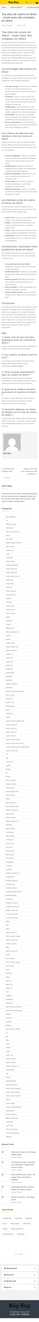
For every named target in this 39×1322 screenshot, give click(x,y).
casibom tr (9, 713)
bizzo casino (10, 695)
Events (8, 776)
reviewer (9, 1021)
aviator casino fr (11, 650)
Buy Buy (7, 453)
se (6, 1033)
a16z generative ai (12, 632)
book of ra (9, 698)
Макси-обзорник (12, 1118)
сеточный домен (12, 1129)
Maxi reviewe (10, 828)
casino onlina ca (11, 728)
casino (8, 717)
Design (8, 769)
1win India (9, 539)
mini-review (10, 832)
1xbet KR (9, 587)
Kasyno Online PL (12, 810)
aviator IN (9, 654)
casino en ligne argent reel (15, 721)
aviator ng (9, 665)
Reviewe (9, 1018)
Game (8, 799)
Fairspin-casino (11, 784)
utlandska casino (11, 1085)
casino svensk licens (13, 739)
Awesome (18, 1218)
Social (8, 1051)
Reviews (8, 1025)
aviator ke (9, 658)
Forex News (10, 788)
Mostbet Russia (11, 895)
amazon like (7, 1218)
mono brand (10, 843)
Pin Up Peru (10, 966)
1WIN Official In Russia (13, 543)
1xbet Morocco (11, 595)
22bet (8, 617)
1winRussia (9, 550)
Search (27, 2)
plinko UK (9, 984)
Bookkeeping (10, 706)
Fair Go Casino (11, 780)
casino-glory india (12, 750)
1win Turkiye (10, 546)
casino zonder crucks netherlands (17, 747)
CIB (7, 758)
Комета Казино (11, 1114)
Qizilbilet (9, 995)
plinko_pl (9, 988)
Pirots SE (9, 973)
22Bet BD (9, 621)
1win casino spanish (12, 532)
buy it (5, 1223)
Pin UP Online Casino (13, 962)
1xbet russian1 (11, 613)
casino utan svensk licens (14, 743)
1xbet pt (9, 598)
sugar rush (9, 1055)
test (7, 1073)
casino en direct (17, 366)
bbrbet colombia (11, 684)
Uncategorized (11, 1081)
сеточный (9, 1125)
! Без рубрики (11, 517)
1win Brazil (9, 528)
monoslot (9, 866)
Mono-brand (10, 851)
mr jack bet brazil (12, 914)
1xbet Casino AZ (11, 569)
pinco (8, 969)
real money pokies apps (14, 1010)
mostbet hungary (12, 880)
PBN (7, 947)
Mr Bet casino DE (12, 910)
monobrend (10, 858)
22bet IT (9, 624)
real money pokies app (14, 1007)
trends (8, 1077)
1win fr (8, 535)
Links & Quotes (11, 817)
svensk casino (10, 1059)
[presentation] (36, 1255)
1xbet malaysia (11, 591)
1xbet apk (9, 557)
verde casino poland (13, 1092)
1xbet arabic (10, 561)
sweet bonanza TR (12, 1066)
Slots (7, 1040)
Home (4, 7)
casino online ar (11, 732)
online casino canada (13, 936)
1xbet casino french (12, 576)
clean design (15, 1223)
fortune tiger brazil (12, 791)
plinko (8, 977)
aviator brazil (10, 643)
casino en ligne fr (16, 7)
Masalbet (9, 825)
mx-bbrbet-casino (12, 918)
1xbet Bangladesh (12, 565)
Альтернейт (10, 1110)
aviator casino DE (12, 647)
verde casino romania (13, 1096)
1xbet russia (10, 606)
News (8, 921)
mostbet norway (11, 888)
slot (7, 1036)
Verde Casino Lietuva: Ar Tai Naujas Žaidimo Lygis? (23, 1153)
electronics (27, 1223)
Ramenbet (9, 999)
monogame (10, 862)
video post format (17, 1229)
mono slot (9, 847)
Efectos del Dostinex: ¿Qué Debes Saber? (23, 1198)
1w (7, 520)
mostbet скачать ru (12, 906)
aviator (8, 639)
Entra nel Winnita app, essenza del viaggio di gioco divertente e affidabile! (23, 1177)
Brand (8, 710)
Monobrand (10, 854)
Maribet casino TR (12, 821)
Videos (8, 1099)
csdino (8, 765)
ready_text (9, 1003)
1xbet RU (9, 602)
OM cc (8, 929)
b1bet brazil (10, 673)
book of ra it (10, 702)
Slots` (8, 1044)
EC (7, 773)
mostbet (8, 869)
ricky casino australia (13, 1029)
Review (8, 1014)
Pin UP (8, 955)
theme (5, 1229)
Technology (10, 1070)
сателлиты (9, 1122)
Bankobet (9, 676)
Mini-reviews (10, 836)
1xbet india (9, 580)
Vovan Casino (10, 1103)
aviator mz (9, 661)
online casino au (11, 932)
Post (7, 992)
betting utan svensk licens (15, 691)
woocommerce (8, 1234)
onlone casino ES (11, 940)
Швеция (8, 1137)
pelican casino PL (12, 951)
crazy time (9, 762)
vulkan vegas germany (14, 1107)
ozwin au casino (11, 943)
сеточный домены (12, 1133)
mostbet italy (10, 884)
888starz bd (10, 628)
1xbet (8, 554)
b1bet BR (9, 669)
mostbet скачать (12, 903)
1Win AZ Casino (11, 524)
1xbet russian (10, 609)
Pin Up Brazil (10, 958)
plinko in (8, 981)
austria (8, 635)
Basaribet (9, 680)
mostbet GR (10, 877)
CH (7, 754)
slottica (8, 1047)
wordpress (20, 1234)
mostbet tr (9, 899)
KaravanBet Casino (12, 806)
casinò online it (11, 736)
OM (7, 925)
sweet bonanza (11, 1062)
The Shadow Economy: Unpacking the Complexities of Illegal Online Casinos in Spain (23, 1164)
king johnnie (10, 814)
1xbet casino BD (11, 572)
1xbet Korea (10, 584)
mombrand (9, 840)
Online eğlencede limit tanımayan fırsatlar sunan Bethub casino (22, 1188)
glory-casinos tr (11, 802)
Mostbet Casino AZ (12, 873)
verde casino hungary (13, 1088)
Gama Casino (10, 795)
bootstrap (28, 1218)
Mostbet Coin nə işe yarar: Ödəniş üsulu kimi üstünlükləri (29, 471)
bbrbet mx (9, 687)
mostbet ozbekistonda (13, 892)
